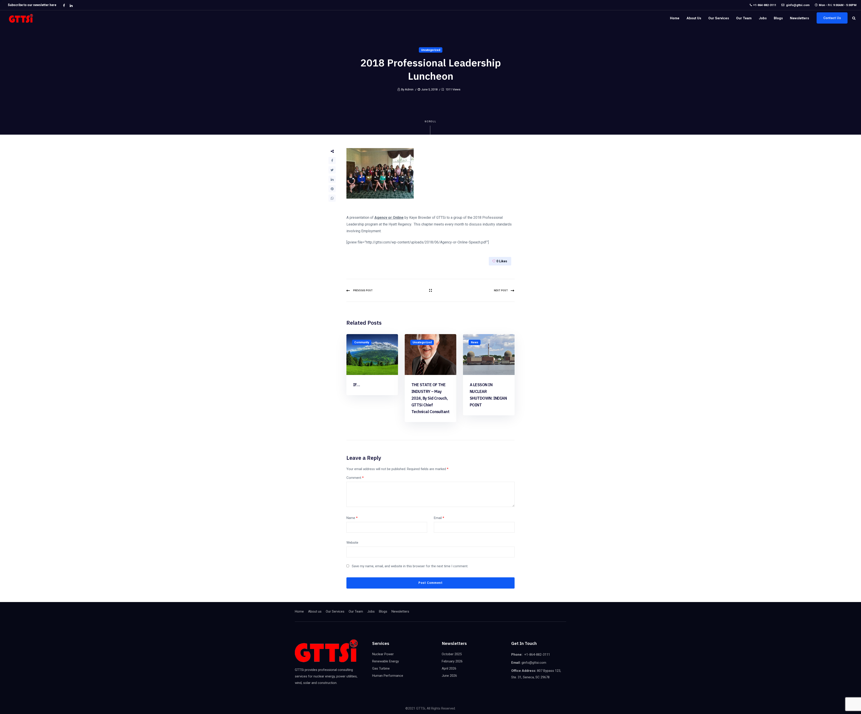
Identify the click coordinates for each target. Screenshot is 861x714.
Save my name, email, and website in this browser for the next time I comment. (410, 566)
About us (694, 18)
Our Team (744, 18)
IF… (356, 384)
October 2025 (452, 654)
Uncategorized (430, 50)
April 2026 (449, 668)
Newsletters (799, 18)
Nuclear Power (383, 654)
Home (674, 18)
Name (352, 518)
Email (439, 518)
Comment (355, 478)
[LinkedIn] (332, 179)
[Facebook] (332, 160)
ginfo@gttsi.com (797, 5)
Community (361, 342)
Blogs (778, 18)
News (474, 342)
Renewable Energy (385, 661)
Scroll (431, 121)
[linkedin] (71, 5)
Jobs (763, 18)
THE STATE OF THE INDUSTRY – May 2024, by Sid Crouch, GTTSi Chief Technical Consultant (430, 398)
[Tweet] (332, 169)
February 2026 (452, 661)
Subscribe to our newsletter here (32, 5)
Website (352, 543)
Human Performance (387, 676)
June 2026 (449, 676)
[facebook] (64, 5)
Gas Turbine (381, 668)
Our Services (718, 18)
